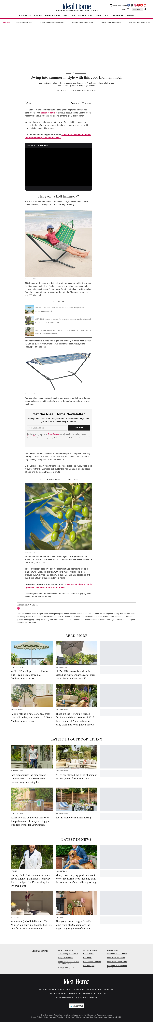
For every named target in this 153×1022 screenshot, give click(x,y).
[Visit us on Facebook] (128, 5)
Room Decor (25, 15)
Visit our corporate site (104, 1015)
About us (43, 990)
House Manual (85, 15)
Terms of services (54, 434)
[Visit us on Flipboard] (141, 5)
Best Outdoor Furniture (92, 962)
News (94, 90)
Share (30, 103)
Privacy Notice (32, 436)
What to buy (102, 15)
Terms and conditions (57, 994)
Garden (38, 15)
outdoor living (80, 73)
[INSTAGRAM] (19, 608)
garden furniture (48, 113)
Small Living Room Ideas (68, 954)
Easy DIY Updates (65, 958)
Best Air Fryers (88, 966)
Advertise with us (93, 990)
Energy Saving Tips (66, 967)
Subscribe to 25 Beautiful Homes (117, 966)
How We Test (108, 990)
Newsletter (88, 103)
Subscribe (136, 9)
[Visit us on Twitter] (132, 5)
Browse (131, 15)
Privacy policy (75, 994)
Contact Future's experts (60, 990)
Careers (102, 994)
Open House (117, 15)
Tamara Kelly (64, 90)
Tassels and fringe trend (23, 22)
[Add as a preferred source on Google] (76, 1005)
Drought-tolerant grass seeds (82, 22)
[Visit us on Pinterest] (138, 5)
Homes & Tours (52, 15)
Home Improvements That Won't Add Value (68, 962)
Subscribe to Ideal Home (117, 954)
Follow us (76, 103)
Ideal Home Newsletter (116, 958)
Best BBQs (87, 958)
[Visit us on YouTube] (145, 5)
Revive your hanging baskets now (52, 22)
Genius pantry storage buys (111, 22)
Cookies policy (89, 994)
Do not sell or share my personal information (76, 998)
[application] (58, 167)
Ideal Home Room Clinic (117, 962)
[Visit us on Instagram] (135, 5)
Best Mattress (88, 954)
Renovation (69, 15)
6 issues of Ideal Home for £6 (139, 22)
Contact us (79, 990)
